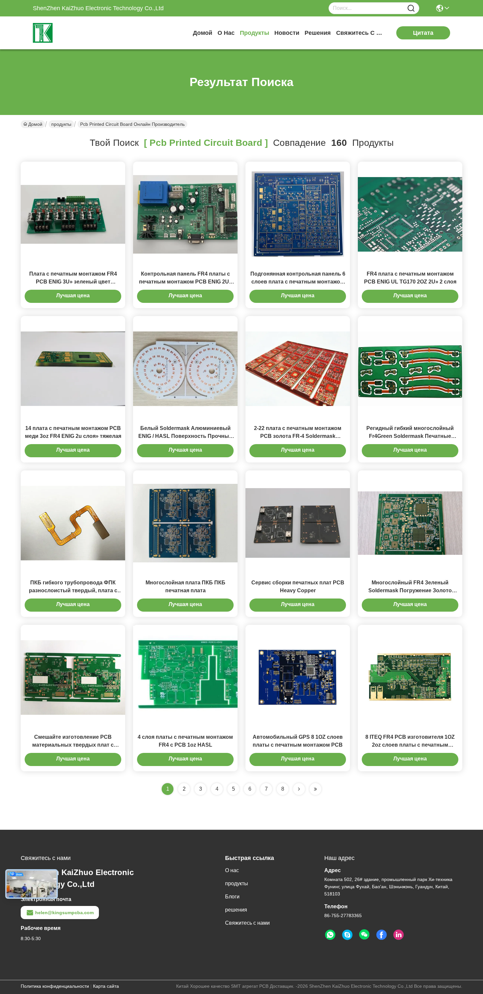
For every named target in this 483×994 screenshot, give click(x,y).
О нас (226, 33)
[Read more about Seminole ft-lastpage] (315, 789)
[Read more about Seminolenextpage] (299, 789)
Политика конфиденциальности (55, 986)
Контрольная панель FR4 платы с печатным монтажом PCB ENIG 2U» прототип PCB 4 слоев (185, 281)
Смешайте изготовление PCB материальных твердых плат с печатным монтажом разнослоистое (73, 745)
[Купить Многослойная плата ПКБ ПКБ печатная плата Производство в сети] (185, 522)
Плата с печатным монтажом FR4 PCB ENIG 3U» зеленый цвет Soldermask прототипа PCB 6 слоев (73, 281)
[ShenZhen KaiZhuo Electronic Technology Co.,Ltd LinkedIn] (398, 935)
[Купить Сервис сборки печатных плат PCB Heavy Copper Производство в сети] (297, 522)
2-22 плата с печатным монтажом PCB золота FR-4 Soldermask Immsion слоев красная (297, 436)
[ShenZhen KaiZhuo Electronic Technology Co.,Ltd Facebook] (381, 935)
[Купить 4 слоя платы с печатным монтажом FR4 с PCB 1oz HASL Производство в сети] (185, 677)
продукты (254, 33)
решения (318, 33)
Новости (286, 33)
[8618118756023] (330, 935)
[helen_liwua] (347, 935)
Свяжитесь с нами (360, 33)
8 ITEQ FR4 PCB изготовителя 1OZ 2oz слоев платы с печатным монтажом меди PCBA (410, 745)
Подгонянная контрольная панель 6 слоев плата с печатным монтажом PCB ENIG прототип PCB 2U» (297, 281)
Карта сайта (106, 986)
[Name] (411, 8)
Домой (202, 33)
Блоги (232, 896)
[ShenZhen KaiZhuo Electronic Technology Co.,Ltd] (69, 33)
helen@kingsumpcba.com (64, 912)
